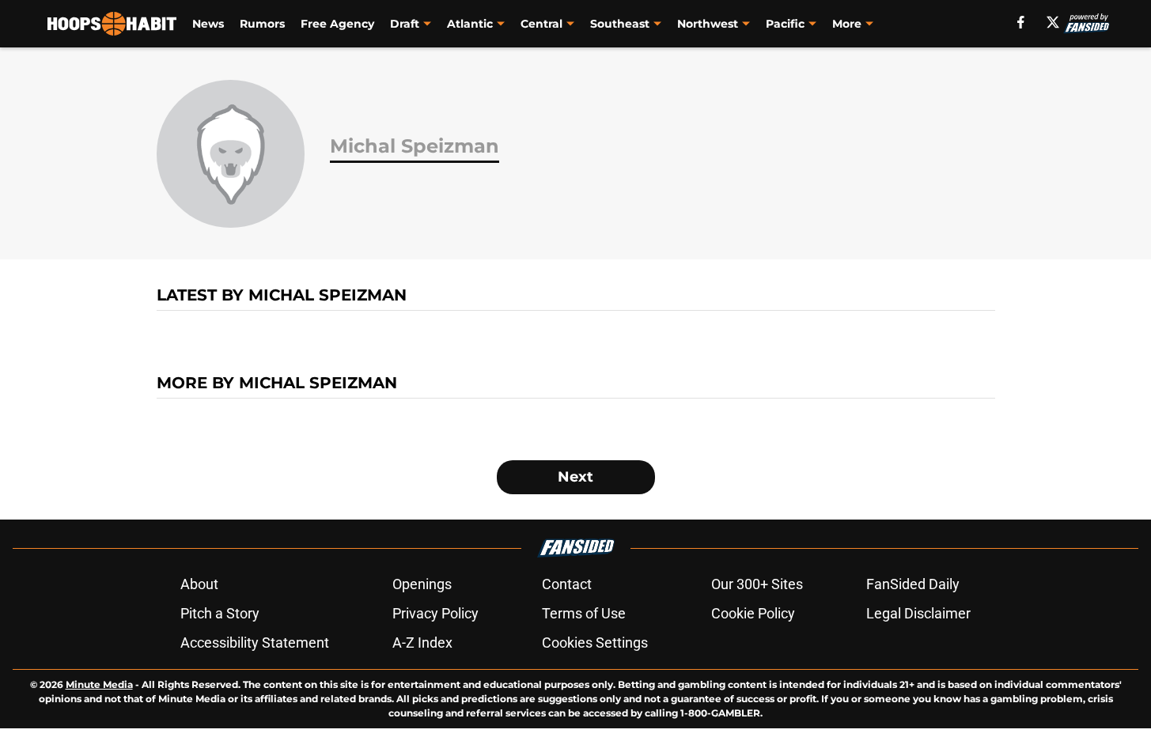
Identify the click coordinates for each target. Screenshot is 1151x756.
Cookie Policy (753, 613)
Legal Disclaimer (918, 613)
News (208, 24)
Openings (422, 584)
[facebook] (1020, 22)
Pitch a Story (219, 613)
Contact (567, 584)
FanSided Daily (913, 584)
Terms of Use (584, 613)
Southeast (619, 24)
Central (541, 24)
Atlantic (470, 24)
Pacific (785, 24)
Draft (404, 24)
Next (575, 477)
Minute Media (99, 684)
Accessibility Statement (254, 642)
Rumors (262, 24)
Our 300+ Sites (757, 584)
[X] (1053, 22)
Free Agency (337, 24)
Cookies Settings (595, 642)
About (199, 584)
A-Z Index (422, 642)
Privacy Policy (435, 613)
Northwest (707, 24)
